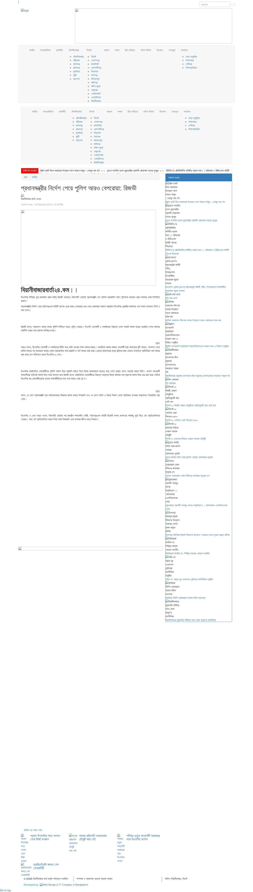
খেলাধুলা (172, 50)
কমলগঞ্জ (76, 64)
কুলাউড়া (76, 71)
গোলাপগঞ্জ (95, 60)
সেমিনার (189, 64)
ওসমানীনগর (96, 97)
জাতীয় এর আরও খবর (33, 830)
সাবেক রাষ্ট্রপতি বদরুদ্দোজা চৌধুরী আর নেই (93, 837)
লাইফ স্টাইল (146, 50)
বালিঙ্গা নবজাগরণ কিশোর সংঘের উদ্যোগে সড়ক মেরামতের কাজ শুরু (193, 320)
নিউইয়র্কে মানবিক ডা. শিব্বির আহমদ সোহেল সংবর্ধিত (188, 553)
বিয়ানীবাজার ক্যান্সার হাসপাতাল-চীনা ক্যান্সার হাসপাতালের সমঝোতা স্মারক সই (198, 375)
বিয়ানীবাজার (96, 101)
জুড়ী (75, 75)
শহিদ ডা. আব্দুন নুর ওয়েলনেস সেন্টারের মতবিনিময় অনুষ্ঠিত (189, 579)
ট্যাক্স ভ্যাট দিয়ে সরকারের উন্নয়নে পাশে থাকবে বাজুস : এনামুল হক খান (70, 170)
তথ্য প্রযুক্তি (191, 56)
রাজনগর (76, 67)
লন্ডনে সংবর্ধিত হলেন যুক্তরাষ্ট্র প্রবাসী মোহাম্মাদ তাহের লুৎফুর (133, 170)
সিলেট (88, 50)
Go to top (5, 890)
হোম (25, 177)
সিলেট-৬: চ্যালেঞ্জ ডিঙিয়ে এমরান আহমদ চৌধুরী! (186, 438)
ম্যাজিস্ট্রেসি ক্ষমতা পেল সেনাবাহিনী (46, 866)
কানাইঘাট (95, 64)
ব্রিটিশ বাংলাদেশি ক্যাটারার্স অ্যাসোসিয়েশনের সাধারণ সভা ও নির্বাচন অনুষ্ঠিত (197, 346)
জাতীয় (32, 50)
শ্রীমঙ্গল (76, 60)
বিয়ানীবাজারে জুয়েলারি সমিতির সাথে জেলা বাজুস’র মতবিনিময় (191, 620)
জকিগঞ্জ (94, 82)
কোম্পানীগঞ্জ (96, 67)
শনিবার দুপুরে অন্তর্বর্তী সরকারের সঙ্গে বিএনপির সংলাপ (143, 837)
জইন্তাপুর (95, 78)
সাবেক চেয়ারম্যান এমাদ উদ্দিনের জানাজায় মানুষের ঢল (187, 475)
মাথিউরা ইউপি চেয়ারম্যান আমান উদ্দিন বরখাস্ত (185, 597)
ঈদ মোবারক (171, 383)
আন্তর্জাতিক (45, 50)
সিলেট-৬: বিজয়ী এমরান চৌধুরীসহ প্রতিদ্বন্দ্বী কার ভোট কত (191, 405)
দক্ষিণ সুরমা (95, 86)
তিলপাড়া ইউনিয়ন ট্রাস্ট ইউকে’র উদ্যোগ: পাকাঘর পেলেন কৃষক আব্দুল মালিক (198, 535)
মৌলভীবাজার (74, 50)
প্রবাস (106, 50)
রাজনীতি (59, 50)
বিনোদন (160, 50)
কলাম (117, 50)
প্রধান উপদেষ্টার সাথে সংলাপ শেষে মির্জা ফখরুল (45, 837)
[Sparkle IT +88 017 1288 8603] (64, 884)
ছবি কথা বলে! (171, 298)
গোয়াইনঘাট (96, 93)
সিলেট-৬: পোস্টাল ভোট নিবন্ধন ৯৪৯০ (182, 420)
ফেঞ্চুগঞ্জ (94, 90)
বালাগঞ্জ (94, 75)
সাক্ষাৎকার (190, 60)
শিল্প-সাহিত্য (130, 50)
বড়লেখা (76, 78)
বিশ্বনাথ (94, 71)
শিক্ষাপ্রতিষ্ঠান (191, 67)
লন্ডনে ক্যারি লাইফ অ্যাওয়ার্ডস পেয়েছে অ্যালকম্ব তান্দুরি (189, 457)
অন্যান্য (184, 50)
